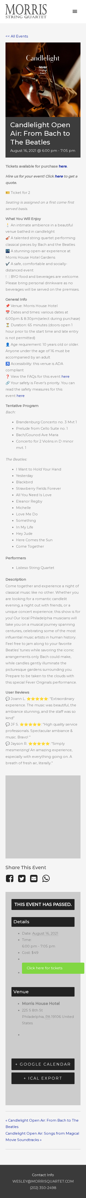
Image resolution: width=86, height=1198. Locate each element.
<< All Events (16, 36)
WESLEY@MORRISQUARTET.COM (43, 1181)
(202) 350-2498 (43, 1188)
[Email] (34, 878)
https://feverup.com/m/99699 (53, 968)
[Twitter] (22, 878)
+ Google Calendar (43, 1064)
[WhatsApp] (46, 878)
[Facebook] (10, 878)
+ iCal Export (43, 1078)
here (63, 166)
